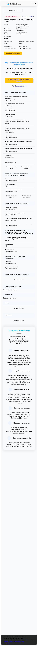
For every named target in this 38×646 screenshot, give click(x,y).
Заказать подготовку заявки (11, 167)
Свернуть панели (13, 10)
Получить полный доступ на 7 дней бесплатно (19, 80)
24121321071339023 (10, 110)
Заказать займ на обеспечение (26, 196)
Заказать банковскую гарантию (11, 196)
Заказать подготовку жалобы (26, 167)
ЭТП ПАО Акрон (20, 33)
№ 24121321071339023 (27, 16)
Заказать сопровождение (13, 53)
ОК (32, 640)
